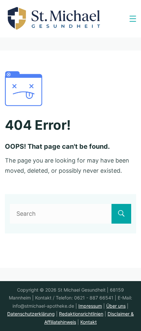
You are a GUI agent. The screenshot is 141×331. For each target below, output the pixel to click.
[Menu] (133, 18)
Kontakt (88, 322)
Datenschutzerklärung (31, 314)
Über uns (116, 306)
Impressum (90, 306)
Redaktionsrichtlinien (81, 314)
